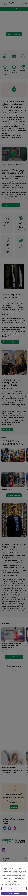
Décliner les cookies (22, 863)
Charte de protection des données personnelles (13, 886)
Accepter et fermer (14, 893)
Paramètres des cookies (14, 889)
